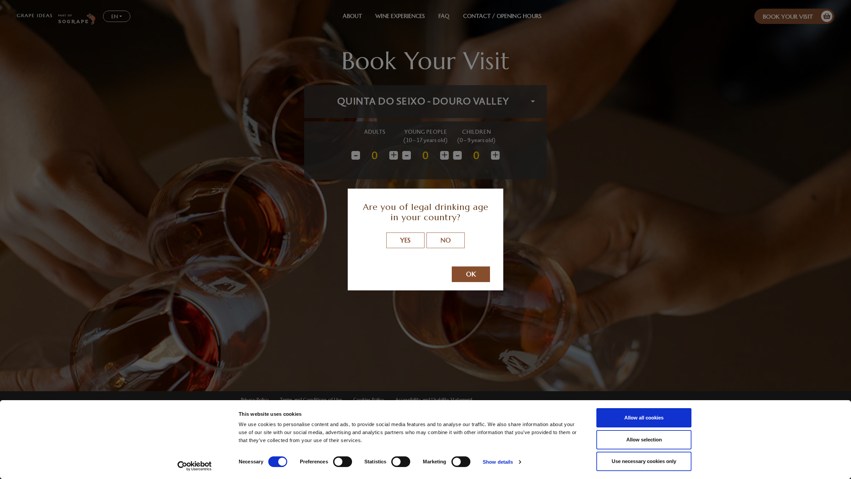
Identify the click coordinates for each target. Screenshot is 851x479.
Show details (498, 462)
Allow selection (644, 439)
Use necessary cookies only (644, 461)
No (445, 240)
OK (471, 274)
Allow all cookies (644, 417)
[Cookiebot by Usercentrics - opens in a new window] (195, 466)
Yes (405, 240)
